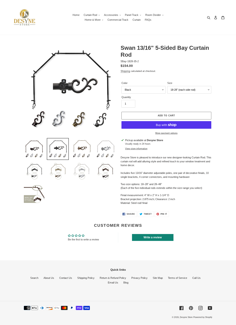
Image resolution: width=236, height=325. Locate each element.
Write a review (153, 237)
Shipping (125, 71)
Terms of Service (177, 277)
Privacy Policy (139, 277)
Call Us (196, 277)
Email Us (113, 282)
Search (34, 277)
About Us (49, 277)
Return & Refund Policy (113, 277)
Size (169, 83)
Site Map (158, 277)
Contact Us (65, 277)
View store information (136, 148)
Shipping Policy (86, 277)
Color (124, 83)
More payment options (166, 133)
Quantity (126, 97)
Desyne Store (186, 317)
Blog (125, 282)
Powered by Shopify (202, 317)
